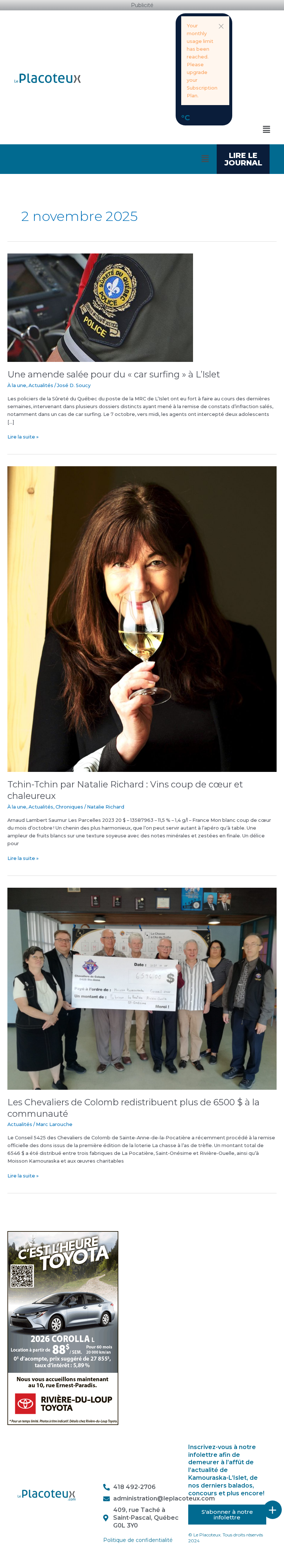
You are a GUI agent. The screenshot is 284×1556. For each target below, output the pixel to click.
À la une (16, 385)
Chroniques (69, 807)
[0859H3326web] (62, 1328)
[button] (221, 26)
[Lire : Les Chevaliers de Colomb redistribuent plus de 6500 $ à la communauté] (142, 988)
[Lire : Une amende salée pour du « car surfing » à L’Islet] (100, 307)
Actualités (40, 385)
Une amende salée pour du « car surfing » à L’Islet (113, 374)
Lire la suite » (22, 436)
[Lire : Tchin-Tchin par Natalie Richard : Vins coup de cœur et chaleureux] (142, 618)
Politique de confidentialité (138, 1540)
